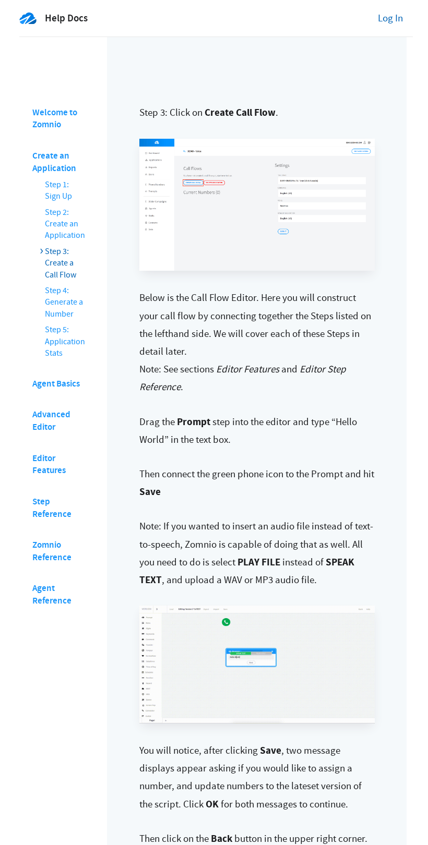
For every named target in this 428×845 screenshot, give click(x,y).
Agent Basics (56, 384)
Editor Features (49, 464)
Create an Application (54, 162)
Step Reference (52, 508)
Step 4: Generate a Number (64, 302)
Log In (390, 18)
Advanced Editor (51, 420)
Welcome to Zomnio (54, 118)
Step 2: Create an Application (65, 224)
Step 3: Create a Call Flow (60, 263)
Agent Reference (52, 594)
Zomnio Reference (52, 551)
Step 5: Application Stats (65, 341)
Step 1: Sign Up (58, 190)
